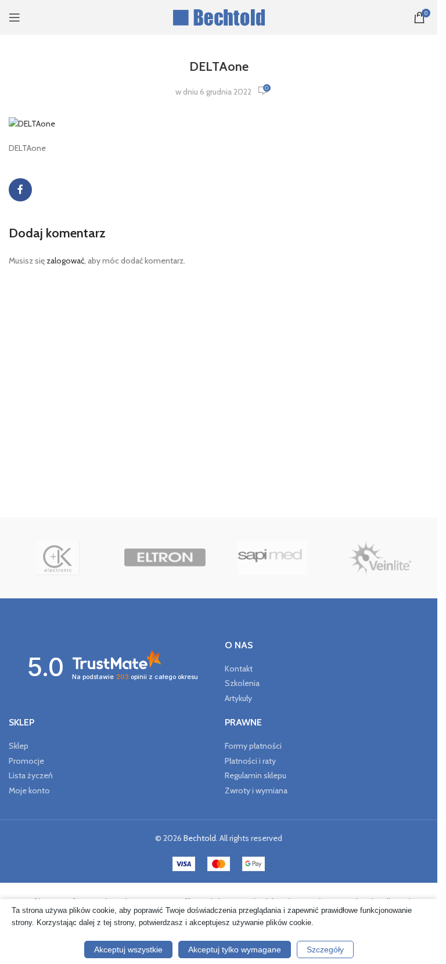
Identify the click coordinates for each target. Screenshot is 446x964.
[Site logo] (218, 16)
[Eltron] (165, 558)
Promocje (26, 761)
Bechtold (200, 838)
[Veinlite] (379, 558)
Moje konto (29, 790)
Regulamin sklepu (255, 775)
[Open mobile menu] (14, 17)
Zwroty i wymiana (256, 790)
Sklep (18, 746)
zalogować (65, 260)
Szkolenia (242, 683)
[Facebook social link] (20, 189)
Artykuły (238, 698)
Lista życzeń (31, 775)
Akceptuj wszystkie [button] (128, 949)
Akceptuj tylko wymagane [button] (234, 949)
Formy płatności (253, 746)
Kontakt (239, 668)
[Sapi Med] (272, 558)
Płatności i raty (250, 761)
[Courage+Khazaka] (58, 558)
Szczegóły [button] (325, 949)
